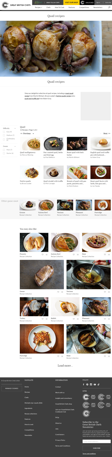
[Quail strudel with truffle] (54, 172)
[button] (38, 7)
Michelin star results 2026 (33, 403)
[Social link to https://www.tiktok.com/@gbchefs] (99, 384)
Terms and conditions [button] (89, 453)
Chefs (27, 397)
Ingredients (28, 408)
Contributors (59, 434)
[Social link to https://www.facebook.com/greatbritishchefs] (84, 384)
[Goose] (42, 274)
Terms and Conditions (62, 446)
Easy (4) (9, 132)
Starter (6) (10, 153)
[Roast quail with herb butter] (77, 143)
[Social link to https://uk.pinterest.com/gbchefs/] (87, 384)
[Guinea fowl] (65, 242)
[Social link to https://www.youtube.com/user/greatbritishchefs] (95, 384)
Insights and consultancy (63, 398)
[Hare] (96, 242)
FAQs (57, 417)
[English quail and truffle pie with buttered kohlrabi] (100, 143)
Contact (58, 387)
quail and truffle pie (32, 99)
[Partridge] (42, 339)
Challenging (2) (10, 139)
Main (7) (9, 150)
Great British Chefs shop (63, 404)
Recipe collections (31, 414)
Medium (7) (10, 135)
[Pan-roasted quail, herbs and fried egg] (54, 143)
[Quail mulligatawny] (30, 143)
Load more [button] (64, 365)
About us (58, 423)
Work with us (59, 392)
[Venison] (88, 274)
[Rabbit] (65, 306)
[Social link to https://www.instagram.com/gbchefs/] (91, 384)
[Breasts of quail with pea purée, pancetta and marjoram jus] (77, 172)
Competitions (29, 430)
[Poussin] (34, 242)
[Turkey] (34, 306)
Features (27, 419)
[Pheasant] (96, 306)
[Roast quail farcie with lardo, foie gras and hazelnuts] (100, 172)
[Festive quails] (30, 172)
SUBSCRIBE (96, 448)
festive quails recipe (63, 96)
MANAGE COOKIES (11, 388)
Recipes (27, 392)
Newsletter (28, 435)
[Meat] (88, 339)
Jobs (56, 429)
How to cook (29, 424)
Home (27, 387)
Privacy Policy (60, 440)
